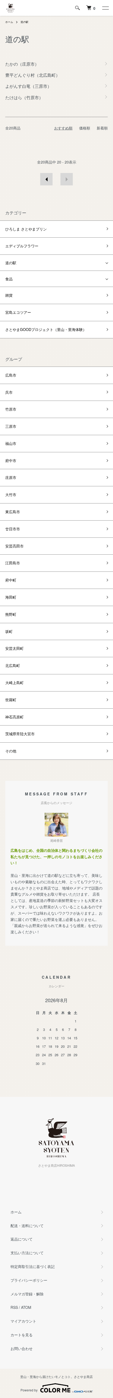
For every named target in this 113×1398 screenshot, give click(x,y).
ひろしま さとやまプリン (26, 229)
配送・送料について (27, 1225)
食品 (9, 278)
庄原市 (10, 477)
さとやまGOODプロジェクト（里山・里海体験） (45, 329)
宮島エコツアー (18, 312)
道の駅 (24, 22)
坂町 (9, 631)
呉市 (9, 392)
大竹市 (10, 494)
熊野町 (10, 614)
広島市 (10, 375)
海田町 (10, 597)
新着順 (102, 128)
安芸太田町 (14, 648)
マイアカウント (23, 1321)
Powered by (29, 1390)
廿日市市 (12, 528)
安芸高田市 (14, 546)
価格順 (84, 128)
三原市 (10, 426)
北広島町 (12, 665)
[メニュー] (105, 8)
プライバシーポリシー (29, 1280)
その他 (10, 750)
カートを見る (22, 1334)
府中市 (10, 460)
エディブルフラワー (21, 245)
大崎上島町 (14, 682)
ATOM (26, 1307)
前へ (46, 179)
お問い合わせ (22, 1348)
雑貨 (9, 295)
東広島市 (12, 511)
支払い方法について (27, 1252)
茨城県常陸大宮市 (20, 733)
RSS (14, 1307)
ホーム (9, 22)
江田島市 (12, 562)
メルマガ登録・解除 (27, 1293)
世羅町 (10, 699)
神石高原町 (14, 716)
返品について (22, 1239)
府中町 (10, 580)
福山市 (10, 443)
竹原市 (10, 409)
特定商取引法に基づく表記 (33, 1266)
